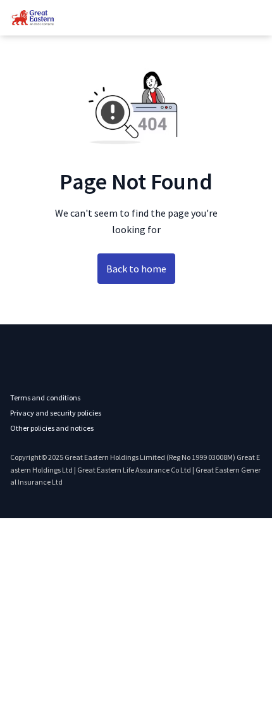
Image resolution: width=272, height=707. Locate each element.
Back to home (136, 268)
